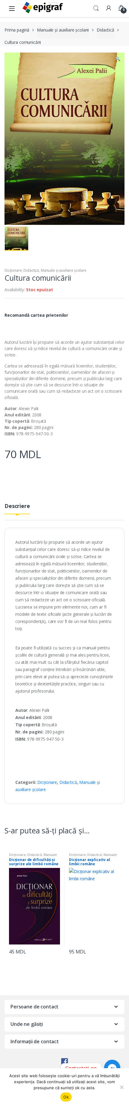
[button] (117, 59)
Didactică (105, 30)
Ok (66, 1097)
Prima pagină (16, 30)
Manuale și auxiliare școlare (63, 30)
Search (96, 8)
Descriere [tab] (17, 506)
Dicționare (13, 270)
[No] (121, 1087)
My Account (108, 8)
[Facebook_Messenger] (112, 1068)
